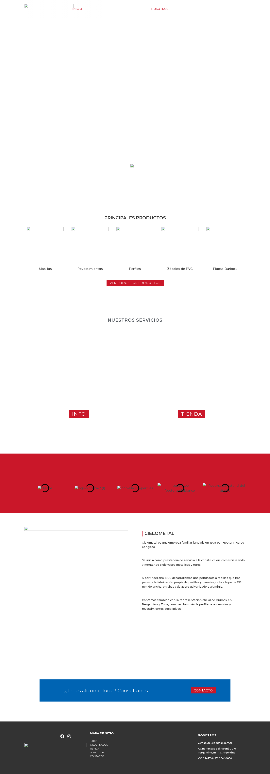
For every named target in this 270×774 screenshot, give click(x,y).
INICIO (77, 9)
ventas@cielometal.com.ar (215, 742)
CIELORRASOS (99, 744)
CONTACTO (182, 9)
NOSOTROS (159, 9)
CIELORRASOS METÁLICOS (108, 9)
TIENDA (139, 9)
